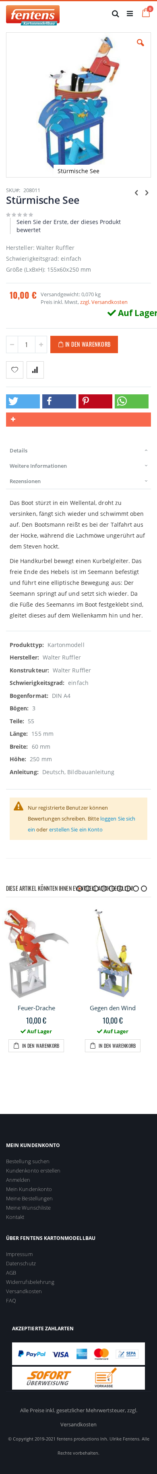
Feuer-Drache (36, 1008)
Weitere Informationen (38, 465)
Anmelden (18, 1179)
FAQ (11, 1300)
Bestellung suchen (28, 1161)
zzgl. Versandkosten (104, 302)
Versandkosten (24, 1291)
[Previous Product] (136, 192)
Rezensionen (25, 481)
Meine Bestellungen (29, 1198)
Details (18, 450)
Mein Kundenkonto (29, 1189)
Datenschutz (21, 1263)
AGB (11, 1272)
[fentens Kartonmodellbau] (33, 13)
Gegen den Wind (113, 1008)
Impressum (19, 1254)
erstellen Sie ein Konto (76, 829)
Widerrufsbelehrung (30, 1282)
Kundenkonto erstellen (33, 1170)
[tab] (78, 450)
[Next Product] (146, 192)
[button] (140, 49)
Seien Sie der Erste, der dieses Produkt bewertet (69, 226)
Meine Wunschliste (28, 1207)
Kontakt (15, 1217)
